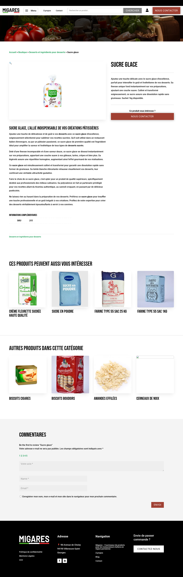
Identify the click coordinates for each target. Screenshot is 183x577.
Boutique (22, 52)
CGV (21, 560)
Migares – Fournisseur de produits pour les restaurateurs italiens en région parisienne (110, 547)
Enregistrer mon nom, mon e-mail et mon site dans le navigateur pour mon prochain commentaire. (69, 496)
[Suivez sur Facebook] (59, 561)
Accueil (12, 52)
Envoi (157, 504)
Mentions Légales (26, 556)
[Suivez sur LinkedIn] (65, 561)
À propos (47, 11)
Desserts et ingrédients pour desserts (47, 52)
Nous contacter (166, 10)
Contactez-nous (148, 548)
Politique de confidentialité (30, 552)
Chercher (132, 10)
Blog (97, 557)
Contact (59, 11)
